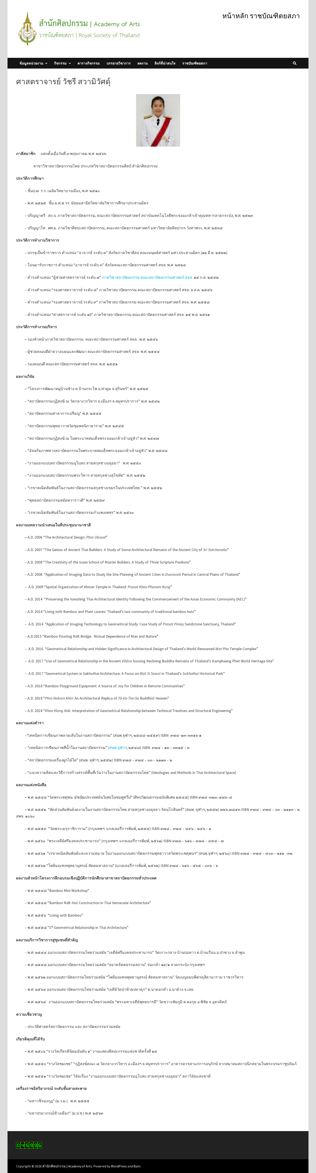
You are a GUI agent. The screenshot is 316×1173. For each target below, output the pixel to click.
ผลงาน (143, 63)
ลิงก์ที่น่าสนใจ (165, 63)
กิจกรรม (60, 63)
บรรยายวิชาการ (119, 63)
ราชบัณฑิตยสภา (194, 63)
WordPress (119, 1166)
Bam (136, 1166)
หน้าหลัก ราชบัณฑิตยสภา (261, 16)
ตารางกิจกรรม (89, 63)
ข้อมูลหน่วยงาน (31, 63)
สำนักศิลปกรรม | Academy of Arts (67, 1166)
